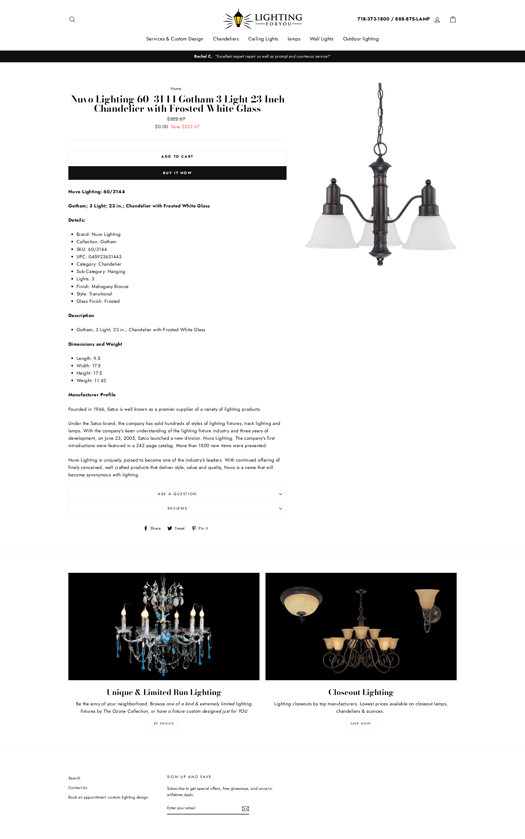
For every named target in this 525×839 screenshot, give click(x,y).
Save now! (361, 723)
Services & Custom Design (174, 38)
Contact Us (77, 787)
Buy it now (177, 172)
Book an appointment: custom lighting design (108, 797)
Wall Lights (321, 38)
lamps (294, 38)
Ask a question (177, 494)
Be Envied (164, 723)
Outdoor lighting (361, 38)
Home (176, 88)
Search (74, 778)
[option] (262, 56)
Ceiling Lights (263, 38)
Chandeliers (226, 38)
